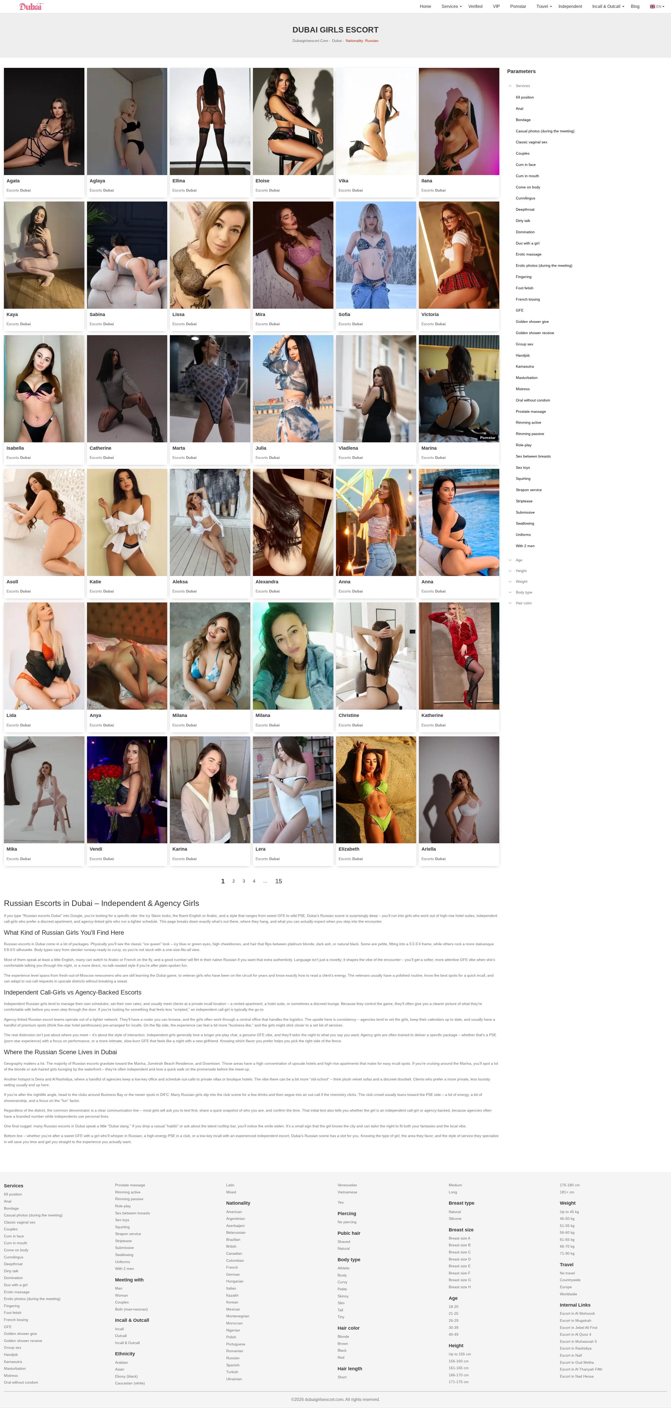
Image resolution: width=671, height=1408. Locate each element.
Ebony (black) (126, 1376)
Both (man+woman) (131, 1309)
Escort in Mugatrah (575, 1320)
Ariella (428, 849)
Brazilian (233, 1239)
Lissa (178, 314)
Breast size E (459, 1266)
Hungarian (234, 1281)
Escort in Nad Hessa (577, 1376)
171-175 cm (459, 1382)
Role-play (123, 1206)
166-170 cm (459, 1375)
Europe (566, 1287)
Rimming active (127, 1192)
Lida (11, 715)
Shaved (344, 1242)
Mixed (231, 1192)
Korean (232, 1302)
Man (118, 1288)
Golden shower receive (23, 1341)
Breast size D (460, 1259)
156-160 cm (459, 1361)
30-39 (453, 1327)
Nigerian (233, 1330)
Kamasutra (13, 1362)
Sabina (97, 314)
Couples (11, 1229)
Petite (342, 1289)
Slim (341, 1303)
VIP (496, 6)
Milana (179, 715)
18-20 (453, 1306)
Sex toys (122, 1220)
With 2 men (124, 1268)
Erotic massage (17, 1292)
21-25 (453, 1313)
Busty (342, 1275)
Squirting (122, 1227)
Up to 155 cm (460, 1354)
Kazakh (232, 1295)
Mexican (233, 1309)
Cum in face (14, 1236)
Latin (230, 1185)
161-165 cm (459, 1368)
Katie (95, 581)
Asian (119, 1369)
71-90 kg (567, 1253)
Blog (635, 6)
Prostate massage (130, 1185)
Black (342, 1350)
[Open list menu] (510, 560)
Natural (344, 1248)
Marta (178, 448)
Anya (95, 715)
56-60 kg (567, 1232)
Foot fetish (12, 1313)
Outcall (121, 1336)
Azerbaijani (235, 1226)
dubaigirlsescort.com (310, 41)
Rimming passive (129, 1199)
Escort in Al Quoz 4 (575, 1334)
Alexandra (267, 581)
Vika (343, 180)
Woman (121, 1295)
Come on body (16, 1250)
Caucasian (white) (130, 1383)
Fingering (12, 1306)
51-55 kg (567, 1226)
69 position (13, 1194)
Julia (261, 448)
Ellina (178, 180)
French (232, 1267)
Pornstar (518, 6)
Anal (7, 1201)
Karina (179, 849)
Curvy (342, 1282)
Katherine (432, 715)
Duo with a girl (16, 1285)
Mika (12, 849)
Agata (13, 180)
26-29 (453, 1320)
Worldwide (568, 1294)
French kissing (16, 1320)
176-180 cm (570, 1185)
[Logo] (30, 6)
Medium (455, 1185)
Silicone (455, 1218)
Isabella (15, 448)
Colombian (235, 1260)
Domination (13, 1278)
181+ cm (567, 1192)
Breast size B (459, 1245)
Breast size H (460, 1287)
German (233, 1274)
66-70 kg (567, 1246)
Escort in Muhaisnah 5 (578, 1341)
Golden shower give (20, 1333)
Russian (233, 1358)
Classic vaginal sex (19, 1222)
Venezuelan (347, 1185)
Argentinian (235, 1218)
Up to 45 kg (569, 1212)
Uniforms (122, 1262)
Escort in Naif (571, 1355)
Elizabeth (349, 849)
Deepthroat (13, 1264)
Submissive (124, 1248)
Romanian (234, 1351)
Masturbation (15, 1368)
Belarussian (236, 1232)
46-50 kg (567, 1218)
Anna (344, 581)
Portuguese (235, 1344)
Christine (349, 715)
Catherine (100, 448)
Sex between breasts (132, 1213)
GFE (8, 1327)
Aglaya (97, 180)
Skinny (343, 1296)
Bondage (11, 1208)
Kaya (12, 314)
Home (425, 6)
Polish (231, 1337)
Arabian (121, 1362)
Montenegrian (237, 1316)
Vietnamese (347, 1192)
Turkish (232, 1372)
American (234, 1212)
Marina (429, 448)
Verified (475, 6)
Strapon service (128, 1234)
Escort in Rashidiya (576, 1348)
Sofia (344, 314)
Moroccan (234, 1323)
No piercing (347, 1222)
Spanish (233, 1365)
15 (278, 881)
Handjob (11, 1354)
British (231, 1246)
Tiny (341, 1317)
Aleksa (180, 581)
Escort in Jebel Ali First (578, 1327)
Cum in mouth (15, 1243)
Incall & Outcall (127, 1343)
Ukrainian (234, 1379)
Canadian (234, 1253)
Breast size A (459, 1238)
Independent (570, 6)
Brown (343, 1343)
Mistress (11, 1375)
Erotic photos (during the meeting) (32, 1299)
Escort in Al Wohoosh (577, 1313)
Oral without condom (21, 1382)
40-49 (453, 1334)
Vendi (96, 849)
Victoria (430, 314)
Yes (341, 1202)
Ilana (426, 180)
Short (342, 1377)
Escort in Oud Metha (577, 1362)
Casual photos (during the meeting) (33, 1215)
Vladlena (348, 448)
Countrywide (570, 1280)
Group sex (12, 1347)
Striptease (123, 1241)
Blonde (343, 1336)
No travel (567, 1273)
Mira (260, 314)
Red (341, 1357)
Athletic (344, 1268)
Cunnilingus (13, 1257)
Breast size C (460, 1252)
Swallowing (124, 1255)
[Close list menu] (510, 86)
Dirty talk (11, 1271)
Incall (119, 1329)
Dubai (337, 41)
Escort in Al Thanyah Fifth (581, 1369)
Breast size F (459, 1273)
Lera (261, 849)
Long (453, 1192)
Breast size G (460, 1280)
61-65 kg (567, 1239)
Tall (340, 1310)
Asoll (12, 581)
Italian (231, 1288)
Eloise (262, 180)
